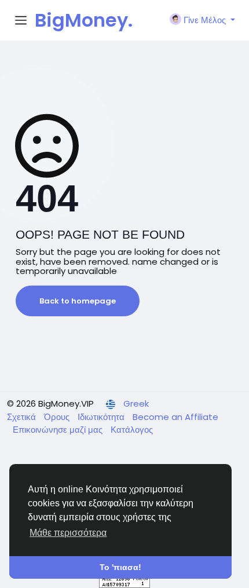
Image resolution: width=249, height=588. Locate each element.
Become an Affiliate (175, 417)
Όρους (58, 417)
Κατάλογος (132, 429)
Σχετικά (22, 417)
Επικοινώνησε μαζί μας (59, 429)
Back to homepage (77, 300)
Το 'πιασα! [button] (120, 567)
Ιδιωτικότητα (102, 417)
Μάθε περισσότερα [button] (68, 533)
